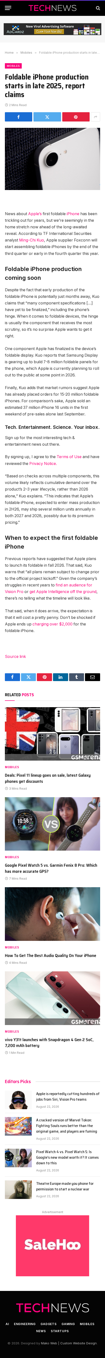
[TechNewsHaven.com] (52, 7)
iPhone (73, 213)
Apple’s (35, 213)
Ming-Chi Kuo (31, 240)
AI (7, 1324)
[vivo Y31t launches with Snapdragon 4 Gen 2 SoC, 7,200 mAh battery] (52, 998)
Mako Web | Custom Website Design (69, 1343)
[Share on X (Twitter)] (47, 116)
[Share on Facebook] (18, 116)
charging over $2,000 (52, 624)
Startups (60, 1331)
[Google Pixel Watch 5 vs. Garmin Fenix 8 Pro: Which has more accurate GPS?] (52, 824)
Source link (15, 656)
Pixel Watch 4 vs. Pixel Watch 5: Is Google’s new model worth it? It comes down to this (67, 1157)
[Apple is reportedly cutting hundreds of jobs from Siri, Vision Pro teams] (18, 1100)
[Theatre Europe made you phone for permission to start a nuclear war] (18, 1189)
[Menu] (8, 7)
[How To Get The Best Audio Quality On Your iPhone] (52, 914)
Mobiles (13, 66)
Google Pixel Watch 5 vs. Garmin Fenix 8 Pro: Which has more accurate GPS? (51, 868)
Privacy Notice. (43, 463)
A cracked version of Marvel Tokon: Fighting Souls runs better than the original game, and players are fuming (66, 1125)
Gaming (68, 1324)
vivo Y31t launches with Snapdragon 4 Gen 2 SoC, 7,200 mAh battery (49, 1042)
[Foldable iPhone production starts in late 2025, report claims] (52, 159)
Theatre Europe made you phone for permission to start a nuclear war (65, 1186)
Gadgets (49, 1324)
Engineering (25, 1324)
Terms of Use (69, 456)
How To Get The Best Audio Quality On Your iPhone (50, 955)
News (41, 1331)
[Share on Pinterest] (76, 116)
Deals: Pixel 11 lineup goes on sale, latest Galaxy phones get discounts (48, 778)
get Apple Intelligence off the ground (63, 591)
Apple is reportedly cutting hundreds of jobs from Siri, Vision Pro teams (68, 1096)
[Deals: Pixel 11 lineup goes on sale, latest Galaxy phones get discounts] (52, 734)
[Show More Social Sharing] (95, 116)
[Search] (97, 7)
